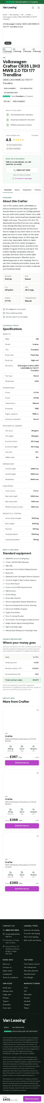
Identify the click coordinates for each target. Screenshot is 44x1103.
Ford (25, 988)
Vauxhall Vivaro (29, 974)
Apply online (7, 971)
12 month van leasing (32, 933)
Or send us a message (23, 178)
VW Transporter (30, 967)
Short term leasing (31, 937)
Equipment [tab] (27, 190)
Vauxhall (27, 1001)
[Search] (33, 7)
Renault (27, 998)
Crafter (28, 15)
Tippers (6, 1001)
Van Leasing (14, 15)
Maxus (26, 1008)
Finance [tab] (38, 190)
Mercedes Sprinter (31, 971)
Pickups (6, 998)
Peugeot (27, 1005)
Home (5, 15)
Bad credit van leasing (32, 940)
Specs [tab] (17, 190)
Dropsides (7, 1005)
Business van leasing (31, 930)
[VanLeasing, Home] (10, 7)
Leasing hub (7, 974)
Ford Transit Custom (32, 964)
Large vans (7, 994)
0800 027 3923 (23, 170)
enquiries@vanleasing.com (13, 935)
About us (6, 964)
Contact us (7, 967)
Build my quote (32, 1099)
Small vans (7, 988)
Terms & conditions (10, 977)
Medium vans (8, 991)
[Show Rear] (17, 50)
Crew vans (7, 1008)
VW (22, 15)
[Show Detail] (27, 50)
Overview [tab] (7, 190)
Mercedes (28, 994)
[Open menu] (38, 7)
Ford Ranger (28, 977)
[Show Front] (7, 50)
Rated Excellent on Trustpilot (25, 1031)
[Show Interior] (36, 50)
